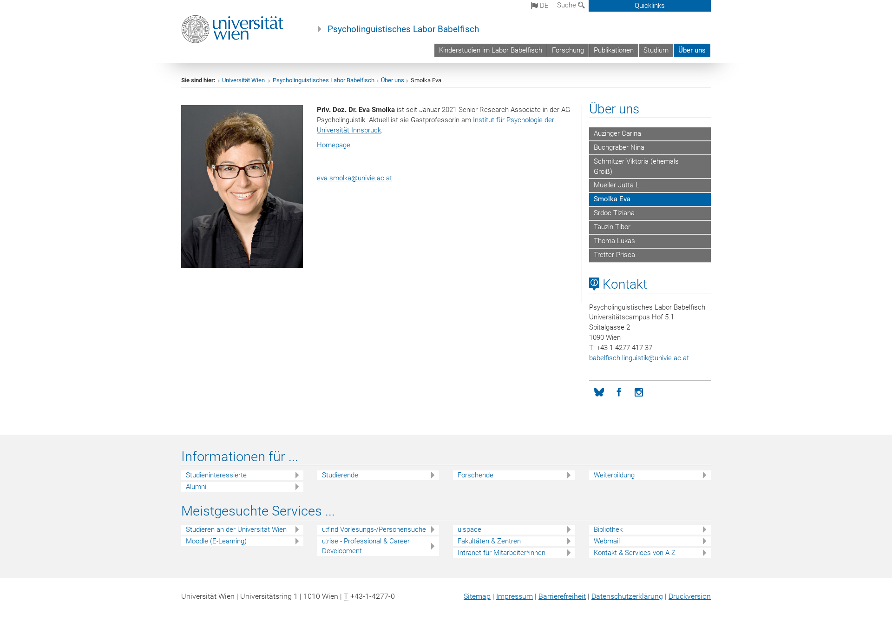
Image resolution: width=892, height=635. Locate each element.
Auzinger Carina (617, 133)
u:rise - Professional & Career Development (366, 546)
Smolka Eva (612, 199)
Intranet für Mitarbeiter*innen (501, 553)
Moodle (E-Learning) (216, 541)
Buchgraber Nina (619, 147)
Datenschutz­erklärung (627, 596)
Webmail (607, 541)
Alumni (196, 487)
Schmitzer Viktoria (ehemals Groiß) (636, 166)
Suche (567, 5)
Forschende (475, 475)
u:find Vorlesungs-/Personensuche (374, 529)
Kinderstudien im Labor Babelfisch (490, 50)
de (543, 5)
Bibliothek (608, 529)
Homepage (333, 145)
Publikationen (614, 50)
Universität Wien (244, 80)
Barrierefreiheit (562, 596)
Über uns (692, 50)
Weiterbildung (614, 475)
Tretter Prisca (614, 255)
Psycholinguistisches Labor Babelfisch (403, 29)
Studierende (340, 475)
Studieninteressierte (216, 475)
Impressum (514, 596)
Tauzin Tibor (612, 227)
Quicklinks (650, 5)
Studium (656, 50)
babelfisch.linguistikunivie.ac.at (639, 358)
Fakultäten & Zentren (489, 541)
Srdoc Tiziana (614, 213)
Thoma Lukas (614, 241)
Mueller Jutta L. (617, 185)
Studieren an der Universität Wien (236, 529)
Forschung (568, 50)
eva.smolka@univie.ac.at (354, 178)
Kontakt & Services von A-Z (635, 553)
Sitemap (477, 596)
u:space (469, 529)
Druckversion (690, 596)
